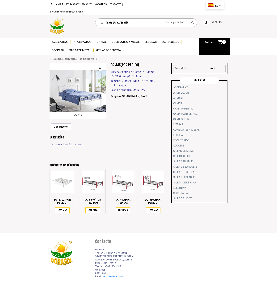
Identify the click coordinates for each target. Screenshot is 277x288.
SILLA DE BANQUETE (185, 166)
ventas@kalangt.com (112, 276)
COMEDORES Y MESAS (126, 42)
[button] (100, 68)
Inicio (52, 59)
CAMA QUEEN (181, 119)
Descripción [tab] (61, 126)
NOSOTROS (101, 4)
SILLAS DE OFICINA (108, 50)
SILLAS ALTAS (181, 156)
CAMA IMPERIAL (183, 108)
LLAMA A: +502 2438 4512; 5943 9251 (73, 4)
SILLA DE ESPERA (183, 172)
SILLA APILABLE (183, 161)
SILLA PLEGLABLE (184, 177)
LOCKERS (58, 50)
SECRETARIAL (181, 193)
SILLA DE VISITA (182, 198)
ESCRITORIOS (170, 42)
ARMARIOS (179, 98)
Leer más (62, 210)
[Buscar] (192, 22)
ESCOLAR (151, 42)
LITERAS (178, 124)
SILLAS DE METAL (80, 50)
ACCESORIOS (60, 42)
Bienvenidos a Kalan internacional (66, 11)
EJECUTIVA (179, 187)
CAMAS (102, 42)
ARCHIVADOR (82, 42)
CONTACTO (115, 4)
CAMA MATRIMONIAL (70, 59)
